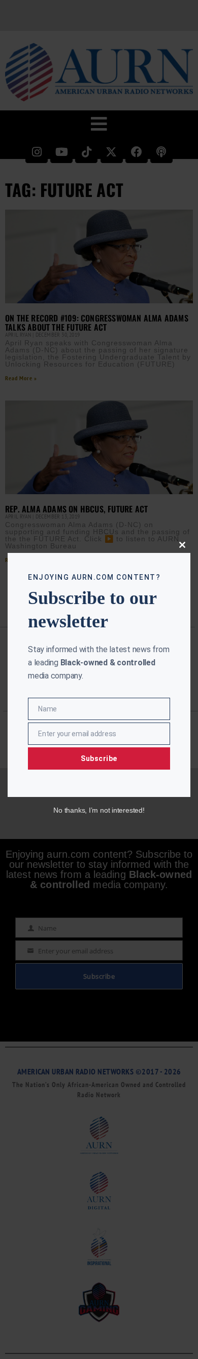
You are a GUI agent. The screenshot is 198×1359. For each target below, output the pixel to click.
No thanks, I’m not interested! (98, 810)
